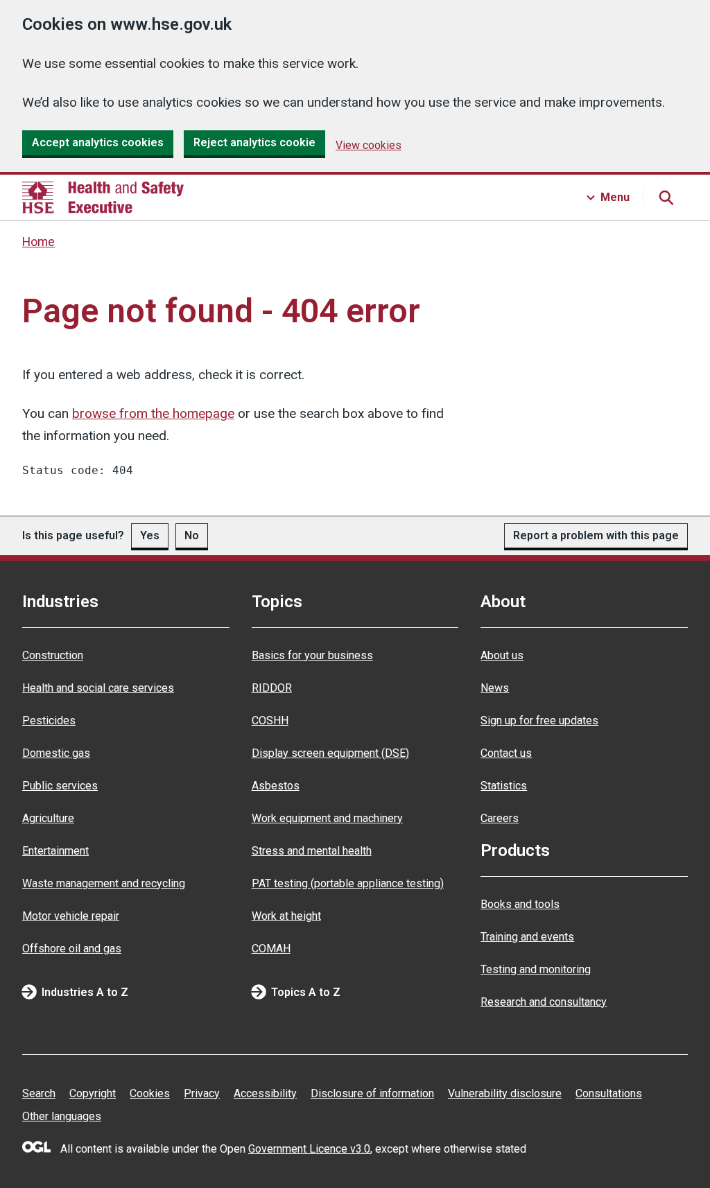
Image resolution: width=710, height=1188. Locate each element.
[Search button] (665, 197)
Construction (52, 655)
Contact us (506, 753)
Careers (499, 818)
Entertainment (55, 850)
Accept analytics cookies (98, 142)
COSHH (270, 720)
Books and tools (520, 904)
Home (38, 242)
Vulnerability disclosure (505, 1093)
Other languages (61, 1116)
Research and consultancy (543, 1001)
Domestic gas (56, 753)
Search (38, 1093)
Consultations (608, 1093)
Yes (149, 535)
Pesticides (49, 720)
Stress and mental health (312, 850)
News (494, 688)
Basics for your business (312, 655)
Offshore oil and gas (71, 948)
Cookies (150, 1093)
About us (501, 655)
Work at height (286, 916)
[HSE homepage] (103, 197)
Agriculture (48, 818)
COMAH (271, 948)
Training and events (527, 936)
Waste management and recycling (103, 883)
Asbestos (276, 785)
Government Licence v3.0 (309, 1148)
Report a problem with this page (596, 535)
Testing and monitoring (535, 969)
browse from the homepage (153, 413)
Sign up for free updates (539, 720)
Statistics (503, 785)
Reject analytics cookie (254, 142)
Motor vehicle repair (70, 916)
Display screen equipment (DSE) (330, 753)
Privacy (202, 1093)
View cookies (368, 145)
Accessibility (265, 1093)
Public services (60, 785)
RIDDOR (272, 688)
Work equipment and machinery (327, 818)
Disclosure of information (372, 1093)
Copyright (92, 1093)
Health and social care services (98, 688)
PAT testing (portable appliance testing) (348, 883)
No (191, 535)
